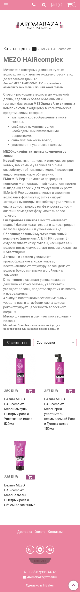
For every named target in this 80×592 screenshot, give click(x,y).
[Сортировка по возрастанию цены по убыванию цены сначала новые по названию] (55, 342)
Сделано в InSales (40, 585)
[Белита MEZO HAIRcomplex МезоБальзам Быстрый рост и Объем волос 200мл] (20, 455)
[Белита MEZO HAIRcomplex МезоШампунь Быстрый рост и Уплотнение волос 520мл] (20, 369)
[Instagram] (30, 550)
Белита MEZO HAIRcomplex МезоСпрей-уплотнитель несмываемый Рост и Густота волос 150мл (59, 414)
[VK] (50, 550)
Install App (40, 560)
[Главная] (6, 49)
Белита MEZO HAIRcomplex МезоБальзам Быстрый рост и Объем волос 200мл (19, 495)
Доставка (24, 532)
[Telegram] (40, 550)
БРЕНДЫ (20, 49)
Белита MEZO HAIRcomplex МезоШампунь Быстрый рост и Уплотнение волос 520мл (18, 411)
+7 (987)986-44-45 (42, 572)
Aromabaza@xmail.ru (42, 577)
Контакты (55, 532)
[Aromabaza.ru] (40, 24)
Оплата (40, 532)
